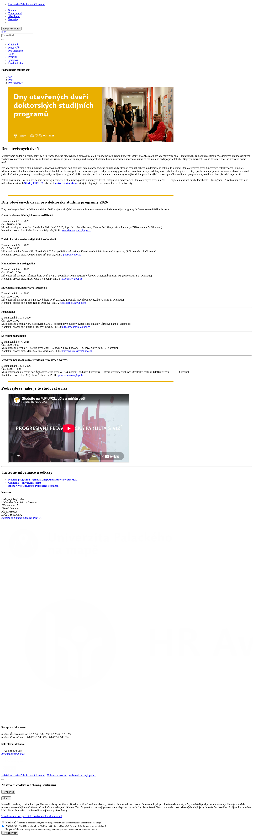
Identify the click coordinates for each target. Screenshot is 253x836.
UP (10, 76)
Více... (6, 798)
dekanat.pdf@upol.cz (12, 753)
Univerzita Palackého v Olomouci (26, 4)
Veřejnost (13, 60)
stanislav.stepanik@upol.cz (76, 230)
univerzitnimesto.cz (66, 183)
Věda (11, 53)
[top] (2, 779)
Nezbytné (11, 822)
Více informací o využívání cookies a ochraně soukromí (31, 816)
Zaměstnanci (15, 13)
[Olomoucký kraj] (13, 762)
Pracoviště (13, 47)
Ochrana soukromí (57, 775)
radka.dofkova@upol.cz (73, 302)
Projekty (12, 56)
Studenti (12, 10)
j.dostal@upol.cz (72, 254)
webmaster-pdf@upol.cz (82, 775)
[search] (2, 39)
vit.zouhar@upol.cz (71, 278)
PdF (10, 79)
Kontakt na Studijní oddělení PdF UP (21, 517)
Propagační (12, 829)
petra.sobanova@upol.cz (71, 375)
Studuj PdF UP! (33, 183)
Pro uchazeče (15, 50)
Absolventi (14, 16)
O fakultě (13, 44)
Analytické (11, 825)
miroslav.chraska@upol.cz (75, 326)
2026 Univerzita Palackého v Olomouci (23, 775)
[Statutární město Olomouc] (9, 772)
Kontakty (13, 19)
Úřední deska (15, 63)
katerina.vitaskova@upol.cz (77, 350)
